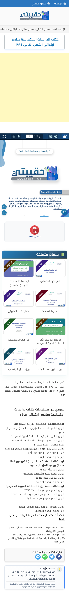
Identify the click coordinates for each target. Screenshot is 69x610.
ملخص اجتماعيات (50, 311)
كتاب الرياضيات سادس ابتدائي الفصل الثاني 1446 (37, 517)
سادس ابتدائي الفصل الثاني (22, 29)
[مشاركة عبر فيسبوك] (59, 557)
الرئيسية (58, 3)
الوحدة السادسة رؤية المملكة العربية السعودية (50, 341)
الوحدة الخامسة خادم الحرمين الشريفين (18, 283)
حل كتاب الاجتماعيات (18, 339)
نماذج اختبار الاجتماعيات (50, 281)
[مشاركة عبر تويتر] (52, 557)
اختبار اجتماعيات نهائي (18, 311)
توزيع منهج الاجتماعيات (50, 369)
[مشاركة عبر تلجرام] (38, 557)
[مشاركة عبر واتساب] (45, 557)
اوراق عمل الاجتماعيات (18, 369)
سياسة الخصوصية (28, 598)
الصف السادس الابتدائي (46, 29)
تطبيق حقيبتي (39, 3)
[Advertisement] (34, 87)
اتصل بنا (46, 598)
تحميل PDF (34, 236)
